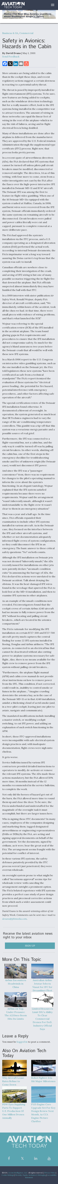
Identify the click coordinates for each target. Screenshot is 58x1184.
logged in (22, 1041)
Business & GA (10, 33)
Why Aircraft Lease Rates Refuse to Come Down (13, 1081)
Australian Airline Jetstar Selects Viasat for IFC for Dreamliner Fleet (42, 985)
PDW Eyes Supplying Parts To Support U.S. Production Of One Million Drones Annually (13, 1111)
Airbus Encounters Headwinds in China (15, 983)
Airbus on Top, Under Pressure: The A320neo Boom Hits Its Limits (16, 1013)
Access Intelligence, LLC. (18, 1173)
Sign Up (30, 945)
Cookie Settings (7, 1175)
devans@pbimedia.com (14, 918)
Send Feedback (10, 56)
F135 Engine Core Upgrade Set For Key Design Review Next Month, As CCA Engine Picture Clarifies (43, 1113)
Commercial (26, 33)
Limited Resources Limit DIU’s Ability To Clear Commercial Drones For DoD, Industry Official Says (42, 1018)
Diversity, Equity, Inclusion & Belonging (30, 1175)
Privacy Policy (49, 1173)
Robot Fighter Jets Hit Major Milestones (43, 1079)
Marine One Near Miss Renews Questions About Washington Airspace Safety (27, 15)
